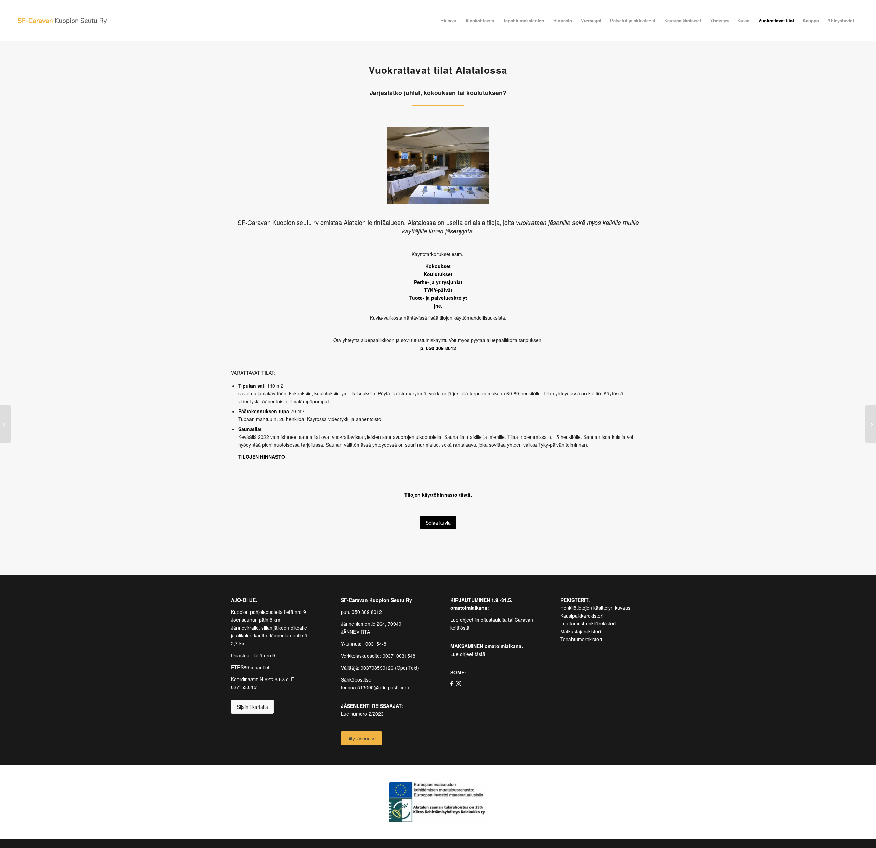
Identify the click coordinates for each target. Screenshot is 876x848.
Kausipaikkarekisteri (581, 615)
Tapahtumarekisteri (581, 639)
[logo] (62, 20)
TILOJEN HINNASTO (261, 456)
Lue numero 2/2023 (362, 713)
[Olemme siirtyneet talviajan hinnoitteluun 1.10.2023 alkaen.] (5, 424)
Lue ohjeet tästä (467, 653)
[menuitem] (448, 20)
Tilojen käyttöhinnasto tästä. (438, 494)
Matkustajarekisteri (580, 631)
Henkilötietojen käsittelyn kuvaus (595, 607)
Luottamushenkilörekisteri (588, 623)
